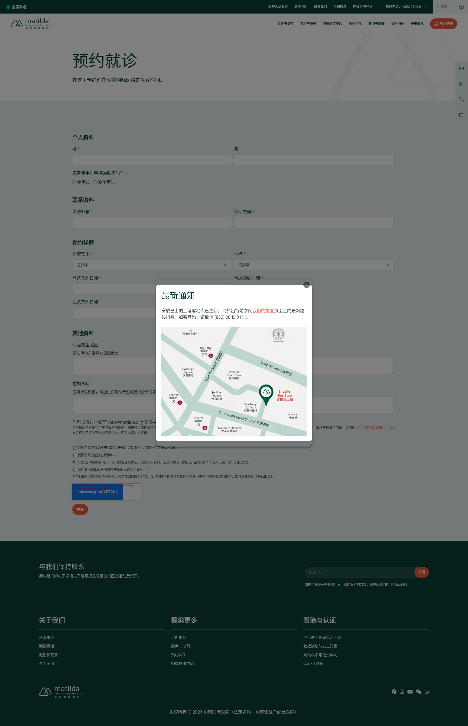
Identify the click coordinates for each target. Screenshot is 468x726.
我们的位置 (263, 311)
